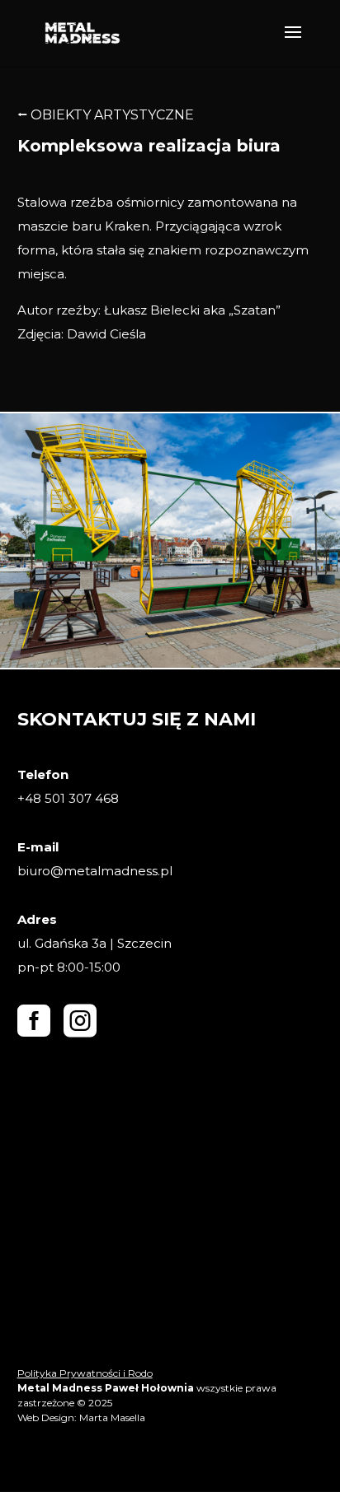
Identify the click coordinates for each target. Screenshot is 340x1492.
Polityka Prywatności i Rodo (85, 1373)
